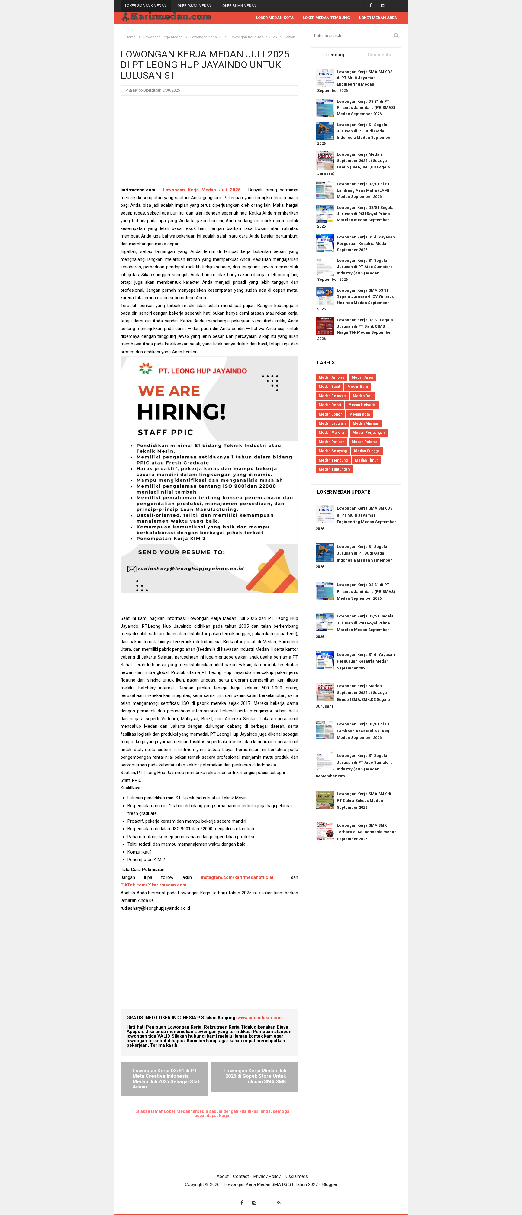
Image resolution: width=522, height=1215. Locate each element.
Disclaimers (296, 1176)
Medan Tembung (333, 460)
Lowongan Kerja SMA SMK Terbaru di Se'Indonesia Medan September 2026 (367, 832)
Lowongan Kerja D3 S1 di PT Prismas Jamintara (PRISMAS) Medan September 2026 (366, 107)
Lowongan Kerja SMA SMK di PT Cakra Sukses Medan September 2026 (364, 801)
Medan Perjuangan (369, 432)
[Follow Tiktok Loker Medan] (395, 5)
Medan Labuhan (332, 423)
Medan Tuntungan (334, 469)
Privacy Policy (267, 1176)
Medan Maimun (366, 423)
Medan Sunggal (367, 451)
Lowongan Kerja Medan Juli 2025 (201, 190)
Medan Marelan (332, 432)
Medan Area (362, 377)
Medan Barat (329, 386)
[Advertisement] (209, 144)
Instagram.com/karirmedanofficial (237, 877)
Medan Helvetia (361, 405)
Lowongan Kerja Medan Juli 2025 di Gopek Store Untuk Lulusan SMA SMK (255, 1076)
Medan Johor (330, 414)
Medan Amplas (331, 377)
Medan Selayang (333, 451)
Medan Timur (366, 460)
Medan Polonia (364, 442)
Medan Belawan (332, 396)
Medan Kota (359, 414)
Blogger (329, 1184)
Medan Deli (362, 396)
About (223, 1176)
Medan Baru (357, 386)
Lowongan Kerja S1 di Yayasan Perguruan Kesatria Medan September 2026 (366, 243)
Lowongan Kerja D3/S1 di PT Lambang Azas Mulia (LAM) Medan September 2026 (363, 190)
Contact (241, 1176)
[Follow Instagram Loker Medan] (383, 5)
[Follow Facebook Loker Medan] (370, 5)
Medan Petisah (331, 442)
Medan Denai (330, 405)
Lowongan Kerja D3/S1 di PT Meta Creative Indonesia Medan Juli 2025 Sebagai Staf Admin (166, 1079)
